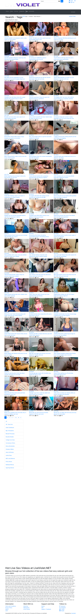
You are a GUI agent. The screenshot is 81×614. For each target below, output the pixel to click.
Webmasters (26, 607)
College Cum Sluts (10, 440)
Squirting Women (10, 467)
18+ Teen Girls (9, 424)
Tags (26, 11)
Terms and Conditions (10, 606)
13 (15, 417)
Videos (11, 11)
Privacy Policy (8, 607)
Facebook (62, 606)
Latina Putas (9, 455)
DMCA (6, 609)
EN (75, 0)
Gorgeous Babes (10, 449)
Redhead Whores (10, 464)
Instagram (63, 607)
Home (7, 11)
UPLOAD (73, 12)
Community (31, 11)
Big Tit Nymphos (10, 430)
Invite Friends (26, 609)
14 (18, 417)
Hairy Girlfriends (10, 452)
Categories (21, 11)
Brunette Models (10, 436)
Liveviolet (73, 613)
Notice (43, 606)
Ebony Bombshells (10, 446)
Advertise (25, 606)
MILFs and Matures (10, 458)
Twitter (62, 609)
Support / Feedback (46, 609)
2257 (6, 610)
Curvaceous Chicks (10, 443)
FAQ (42, 607)
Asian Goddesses (10, 427)
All (6, 421)
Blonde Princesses (10, 433)
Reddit (62, 610)
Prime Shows (9, 461)
